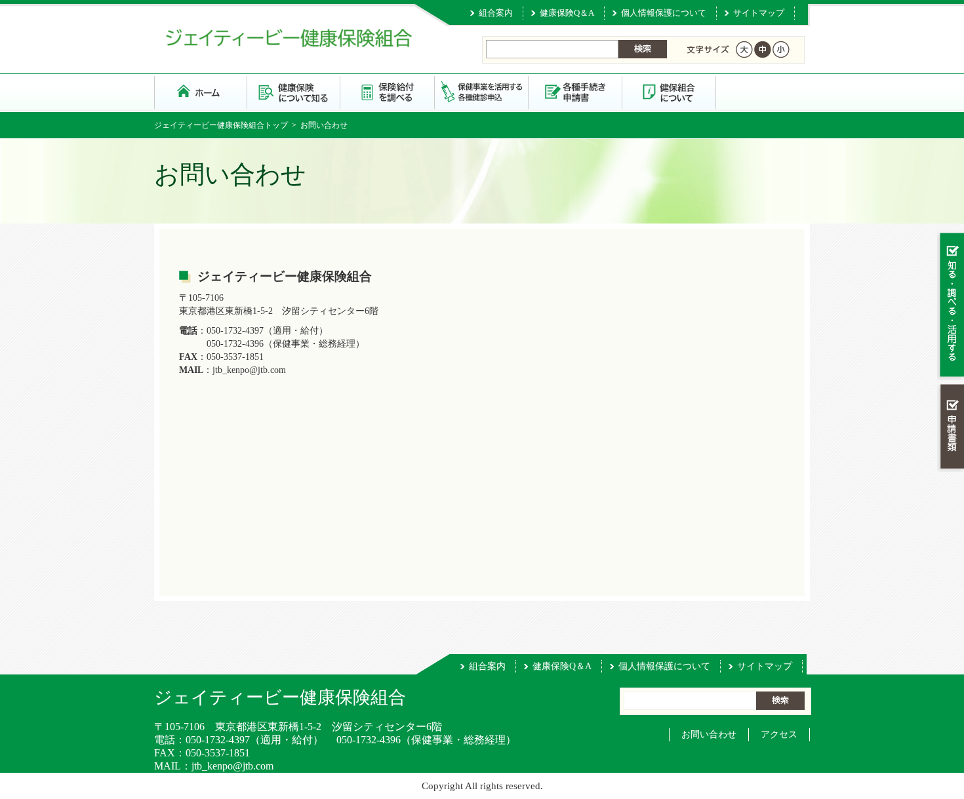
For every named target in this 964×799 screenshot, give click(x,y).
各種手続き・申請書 (575, 91)
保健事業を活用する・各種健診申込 (482, 91)
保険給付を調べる (388, 91)
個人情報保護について (663, 13)
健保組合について (669, 91)
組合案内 (496, 13)
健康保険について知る (294, 91)
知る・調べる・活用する (950, 305)
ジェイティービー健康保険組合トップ (221, 125)
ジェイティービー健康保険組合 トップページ (200, 91)
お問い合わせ (708, 734)
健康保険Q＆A (567, 13)
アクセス (779, 734)
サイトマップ (758, 13)
